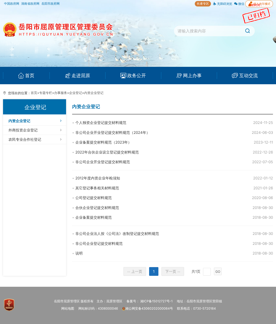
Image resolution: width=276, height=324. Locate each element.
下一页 (172, 271)
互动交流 (248, 75)
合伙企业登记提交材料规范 (97, 208)
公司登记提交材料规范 (93, 198)
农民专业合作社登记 (24, 139)
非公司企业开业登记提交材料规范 (102, 162)
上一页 (134, 271)
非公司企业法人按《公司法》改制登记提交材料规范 (117, 233)
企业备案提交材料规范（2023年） (103, 142)
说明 (79, 253)
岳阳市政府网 (50, 3)
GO (217, 272)
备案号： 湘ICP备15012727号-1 (149, 301)
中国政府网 (11, 3)
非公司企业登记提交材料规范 (99, 243)
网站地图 (67, 308)
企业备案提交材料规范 (93, 217)
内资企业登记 (93, 93)
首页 (29, 75)
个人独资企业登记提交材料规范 (100, 122)
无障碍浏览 (224, 4)
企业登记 (75, 93)
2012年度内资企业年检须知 (97, 178)
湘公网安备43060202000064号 (149, 308)
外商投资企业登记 (23, 130)
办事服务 (60, 93)
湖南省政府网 (30, 3)
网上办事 (192, 75)
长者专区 (203, 3)
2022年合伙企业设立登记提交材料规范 (107, 152)
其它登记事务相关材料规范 (97, 188)
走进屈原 (81, 75)
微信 (240, 4)
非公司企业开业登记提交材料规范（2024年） (112, 132)
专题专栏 (45, 93)
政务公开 (136, 75)
